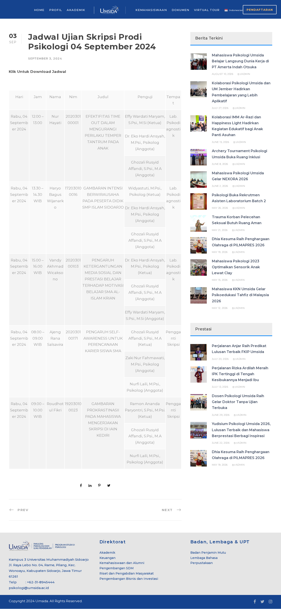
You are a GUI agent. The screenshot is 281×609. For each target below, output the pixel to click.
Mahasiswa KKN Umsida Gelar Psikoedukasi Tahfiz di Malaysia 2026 (240, 295)
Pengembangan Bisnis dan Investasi (128, 579)
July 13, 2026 (220, 386)
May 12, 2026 (220, 308)
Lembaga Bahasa (204, 558)
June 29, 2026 (221, 414)
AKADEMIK (76, 10)
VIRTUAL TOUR (207, 10)
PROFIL (55, 10)
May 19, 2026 (220, 252)
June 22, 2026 (221, 442)
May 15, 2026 (220, 279)
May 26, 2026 (220, 207)
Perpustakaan (201, 563)
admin (245, 74)
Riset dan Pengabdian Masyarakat (126, 573)
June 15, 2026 (220, 142)
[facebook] (255, 601)
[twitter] (262, 601)
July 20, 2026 (220, 358)
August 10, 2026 (222, 74)
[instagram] (270, 601)
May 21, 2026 (220, 230)
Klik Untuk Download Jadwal (37, 71)
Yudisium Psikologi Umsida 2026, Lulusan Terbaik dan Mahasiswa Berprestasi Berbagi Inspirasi (241, 430)
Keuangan (107, 558)
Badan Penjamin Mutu (208, 553)
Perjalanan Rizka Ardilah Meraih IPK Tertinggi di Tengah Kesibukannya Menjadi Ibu (240, 374)
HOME (39, 10)
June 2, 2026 (220, 185)
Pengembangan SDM (116, 568)
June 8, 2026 (220, 164)
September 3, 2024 (45, 58)
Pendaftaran (260, 9)
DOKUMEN (180, 10)
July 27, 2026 (220, 108)
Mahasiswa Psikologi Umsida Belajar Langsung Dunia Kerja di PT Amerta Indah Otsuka (240, 61)
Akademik (107, 553)
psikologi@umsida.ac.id (29, 588)
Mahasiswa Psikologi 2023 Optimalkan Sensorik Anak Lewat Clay (236, 267)
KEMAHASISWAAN (151, 10)
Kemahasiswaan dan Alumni (121, 563)
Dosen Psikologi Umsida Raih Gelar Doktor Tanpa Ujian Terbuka (238, 402)
